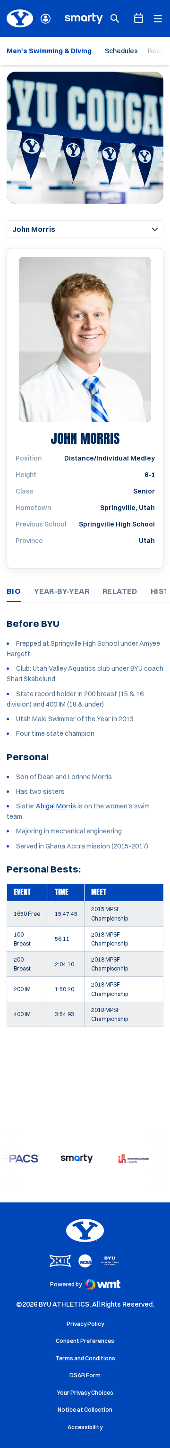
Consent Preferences (85, 1340)
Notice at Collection (85, 1409)
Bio (14, 591)
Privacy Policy (85, 1323)
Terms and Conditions (85, 1358)
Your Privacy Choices (85, 1392)
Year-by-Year (61, 591)
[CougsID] (45, 18)
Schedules (121, 51)
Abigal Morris (55, 806)
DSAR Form (85, 1375)
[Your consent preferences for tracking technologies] (17, 1431)
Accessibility (85, 1427)
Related (119, 591)
